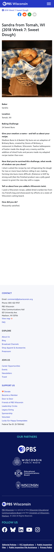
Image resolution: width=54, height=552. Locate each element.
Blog (4, 340)
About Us (6, 337)
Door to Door (7, 399)
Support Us (8, 385)
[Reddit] (24, 14)
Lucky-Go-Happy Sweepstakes (14, 420)
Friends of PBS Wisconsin (12, 402)
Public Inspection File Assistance (23, 547)
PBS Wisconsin (8, 510)
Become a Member (10, 395)
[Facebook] (19, 14)
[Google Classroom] (29, 14)
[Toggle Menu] (49, 4)
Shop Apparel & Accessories (13, 348)
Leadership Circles (9, 406)
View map (6, 318)
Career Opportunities (11, 366)
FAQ (3, 322)
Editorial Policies (9, 544)
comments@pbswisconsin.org (20, 299)
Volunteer (6, 417)
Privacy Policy (46, 547)
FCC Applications (26, 544)
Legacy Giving (8, 410)
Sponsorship (7, 413)
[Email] (34, 14)
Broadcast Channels (10, 344)
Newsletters (7, 373)
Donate (7, 391)
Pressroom (6, 351)
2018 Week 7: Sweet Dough (16, 10)
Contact (7, 293)
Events (4, 369)
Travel (4, 377)
